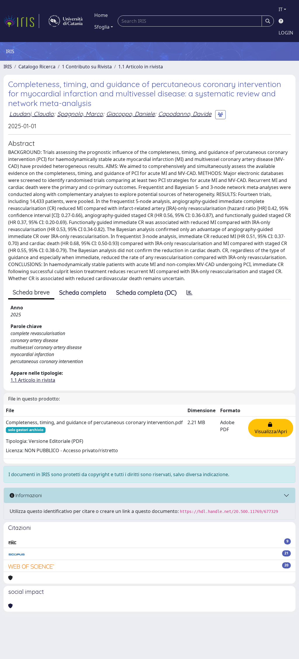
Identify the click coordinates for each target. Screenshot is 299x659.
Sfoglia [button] (101, 27)
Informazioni (28, 495)
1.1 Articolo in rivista (140, 66)
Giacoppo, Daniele (130, 113)
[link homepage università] (65, 21)
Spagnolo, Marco (80, 113)
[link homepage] (21, 21)
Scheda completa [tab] (82, 292)
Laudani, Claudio (31, 113)
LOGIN (286, 33)
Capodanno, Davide (184, 113)
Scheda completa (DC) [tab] (146, 292)
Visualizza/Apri (271, 428)
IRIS (8, 66)
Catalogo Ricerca (36, 66)
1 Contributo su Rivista (87, 66)
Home (101, 15)
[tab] (189, 293)
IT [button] (281, 9)
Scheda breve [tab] (31, 292)
